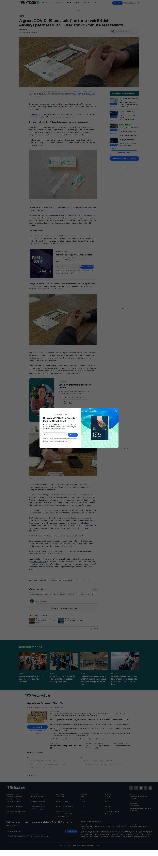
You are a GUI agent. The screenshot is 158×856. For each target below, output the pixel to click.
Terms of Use (52, 440)
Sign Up (72, 435)
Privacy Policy (46, 441)
